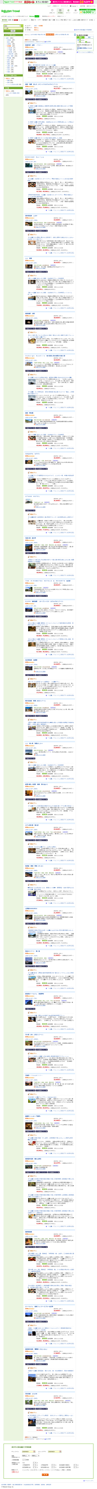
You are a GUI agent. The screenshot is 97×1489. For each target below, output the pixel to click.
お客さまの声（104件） (31, 1080)
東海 (8, 62)
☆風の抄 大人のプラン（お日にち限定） (42, 847)
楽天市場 (82, 6)
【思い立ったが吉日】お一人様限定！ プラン (43, 681)
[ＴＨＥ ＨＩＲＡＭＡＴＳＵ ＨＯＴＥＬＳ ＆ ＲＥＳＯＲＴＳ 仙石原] (45, 588)
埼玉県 (10, 48)
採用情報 (37, 1484)
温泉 (8, 82)
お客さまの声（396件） (31, 1353)
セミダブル (34, 1470)
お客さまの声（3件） (31, 606)
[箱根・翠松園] (53, 420)
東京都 (10, 52)
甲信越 (9, 58)
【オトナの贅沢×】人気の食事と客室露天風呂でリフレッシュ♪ (48, 1056)
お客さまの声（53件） (31, 1163)
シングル (26, 1470)
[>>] (75, 34)
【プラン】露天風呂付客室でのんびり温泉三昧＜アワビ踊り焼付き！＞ (51, 806)
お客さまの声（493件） (31, 542)
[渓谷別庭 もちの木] (67, 1401)
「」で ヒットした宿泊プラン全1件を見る (60, 79)
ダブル (42, 1470)
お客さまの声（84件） (31, 417)
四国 (8, 68)
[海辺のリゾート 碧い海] (50, 958)
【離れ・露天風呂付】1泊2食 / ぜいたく (42, 65)
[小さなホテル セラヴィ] (54, 461)
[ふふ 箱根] (52, 265)
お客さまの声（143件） (31, 318)
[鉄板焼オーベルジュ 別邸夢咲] (63, 1001)
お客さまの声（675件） (31, 1311)
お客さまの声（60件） (31, 585)
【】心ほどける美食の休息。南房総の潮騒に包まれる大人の (49, 377)
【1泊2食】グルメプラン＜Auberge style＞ (42, 1097)
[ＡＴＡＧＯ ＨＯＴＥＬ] (46, 502)
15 (38, 41)
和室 (63, 1470)
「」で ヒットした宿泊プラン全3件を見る (60, 151)
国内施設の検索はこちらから (84, 48)
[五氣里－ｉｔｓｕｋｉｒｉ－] (57, 1082)
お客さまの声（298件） (31, 870)
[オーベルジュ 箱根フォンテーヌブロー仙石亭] (53, 1313)
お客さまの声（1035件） (32, 1039)
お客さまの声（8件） (31, 161)
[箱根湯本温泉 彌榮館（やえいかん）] (54, 1356)
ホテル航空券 (85, 42)
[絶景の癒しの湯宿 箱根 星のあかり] (53, 791)
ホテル (82, 40)
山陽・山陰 (10, 66)
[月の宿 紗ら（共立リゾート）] (54, 1041)
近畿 (8, 64)
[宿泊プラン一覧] (30, 58)
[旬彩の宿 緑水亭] (64, 545)
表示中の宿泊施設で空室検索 (84, 29)
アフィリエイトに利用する (85, 52)
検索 (45, 1475)
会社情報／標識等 (6, 1484)
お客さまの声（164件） (31, 1398)
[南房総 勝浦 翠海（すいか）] (57, 873)
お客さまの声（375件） (31, 664)
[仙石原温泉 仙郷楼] (53, 667)
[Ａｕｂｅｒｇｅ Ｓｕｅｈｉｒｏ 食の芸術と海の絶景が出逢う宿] (56, 363)
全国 (35, 25)
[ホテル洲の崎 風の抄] (64, 832)
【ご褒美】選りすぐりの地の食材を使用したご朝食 (45, 138)
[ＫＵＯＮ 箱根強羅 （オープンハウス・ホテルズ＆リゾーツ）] (52, 608)
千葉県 (10, 50)
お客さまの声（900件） (31, 705)
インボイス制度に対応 (13, 93)
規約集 (43, 1484)
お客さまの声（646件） (31, 789)
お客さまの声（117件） (31, 89)
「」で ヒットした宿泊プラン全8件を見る (60, 1301)
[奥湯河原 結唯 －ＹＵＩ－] (59, 52)
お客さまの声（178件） (31, 220)
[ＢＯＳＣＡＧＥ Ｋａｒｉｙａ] (58, 164)
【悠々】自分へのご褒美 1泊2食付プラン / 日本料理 (45, 765)
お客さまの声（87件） (31, 1121)
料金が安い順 (41, 34)
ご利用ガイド (55, 6)
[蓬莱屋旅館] (64, 1239)
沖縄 (8, 72)
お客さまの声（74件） (31, 49)
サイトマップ (64, 6)
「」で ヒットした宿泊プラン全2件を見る (60, 210)
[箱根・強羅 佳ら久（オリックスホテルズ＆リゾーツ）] (52, 91)
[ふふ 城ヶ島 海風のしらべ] (50, 750)
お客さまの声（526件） (31, 913)
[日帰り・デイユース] (41, 1172)
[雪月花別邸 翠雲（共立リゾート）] (52, 708)
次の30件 (48, 41)
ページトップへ (89, 1480)
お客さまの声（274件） (31, 1236)
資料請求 (48, 1484)
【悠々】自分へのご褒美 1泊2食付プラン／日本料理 (46, 278)
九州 (8, 70)
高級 (8, 80)
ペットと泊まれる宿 (12, 84)
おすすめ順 (34, 34)
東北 (8, 42)
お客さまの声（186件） (31, 829)
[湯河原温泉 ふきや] (58, 223)
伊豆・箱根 (10, 56)
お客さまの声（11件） (31, 360)
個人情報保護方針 (17, 1484)
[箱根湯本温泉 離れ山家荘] (54, 1166)
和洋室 (69, 1470)
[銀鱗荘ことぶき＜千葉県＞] (56, 1123)
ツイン (48, 1470)
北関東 (9, 44)
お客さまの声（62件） (31, 263)
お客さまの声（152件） (31, 955)
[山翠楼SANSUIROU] (58, 915)
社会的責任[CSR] (28, 1484)
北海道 (9, 40)
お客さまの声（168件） (31, 458)
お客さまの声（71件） (31, 998)
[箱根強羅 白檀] (52, 320)
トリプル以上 (56, 1470)
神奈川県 (10, 54)
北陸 (8, 60)
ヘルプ (48, 6)
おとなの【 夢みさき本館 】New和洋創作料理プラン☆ (46, 1015)
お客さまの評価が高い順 (62, 34)
